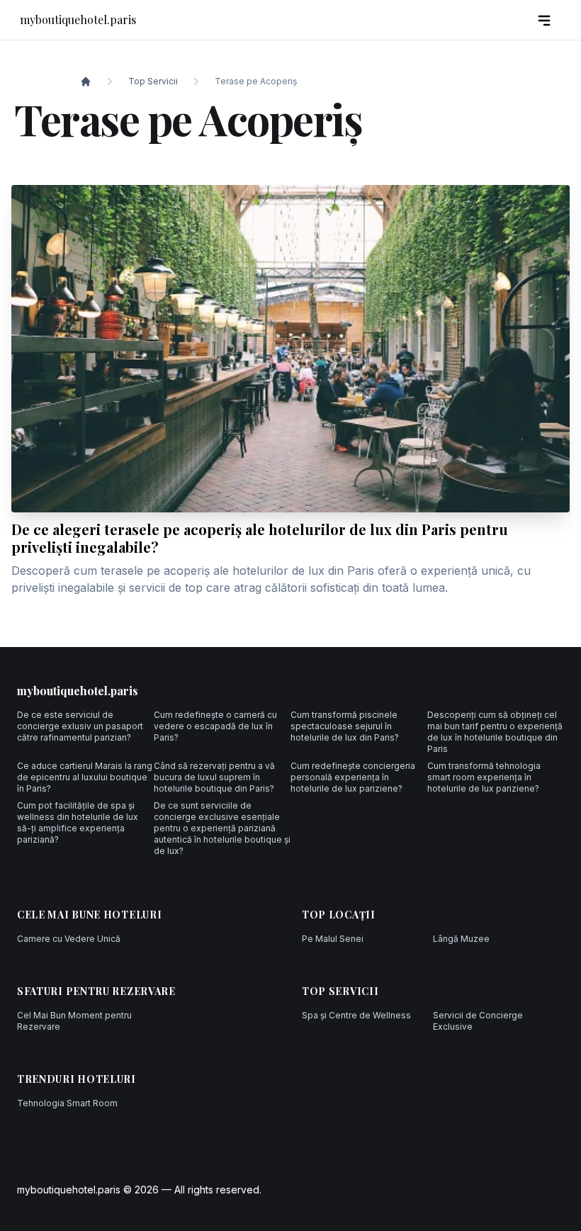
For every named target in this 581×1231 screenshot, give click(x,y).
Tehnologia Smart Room (67, 1103)
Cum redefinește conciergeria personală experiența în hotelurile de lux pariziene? (352, 777)
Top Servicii (153, 81)
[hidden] (544, 20)
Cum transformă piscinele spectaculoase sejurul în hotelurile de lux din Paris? (344, 726)
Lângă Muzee (461, 938)
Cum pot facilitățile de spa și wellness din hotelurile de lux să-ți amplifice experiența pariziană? (77, 822)
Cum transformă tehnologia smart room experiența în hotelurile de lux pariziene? (484, 777)
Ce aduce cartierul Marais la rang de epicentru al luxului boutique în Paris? (84, 777)
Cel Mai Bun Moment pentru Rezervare (74, 1021)
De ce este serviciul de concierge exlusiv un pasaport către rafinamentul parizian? (80, 726)
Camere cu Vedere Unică (68, 938)
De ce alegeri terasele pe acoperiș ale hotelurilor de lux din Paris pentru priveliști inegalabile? (259, 537)
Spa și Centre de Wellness (356, 1015)
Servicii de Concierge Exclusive (478, 1021)
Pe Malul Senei (332, 938)
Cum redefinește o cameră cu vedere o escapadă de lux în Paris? (215, 726)
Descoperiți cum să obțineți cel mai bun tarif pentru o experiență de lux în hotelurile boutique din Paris (495, 731)
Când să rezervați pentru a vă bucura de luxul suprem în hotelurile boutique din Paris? (214, 777)
